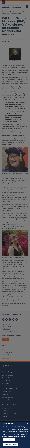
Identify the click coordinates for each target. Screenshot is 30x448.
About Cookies (9, 440)
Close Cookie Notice (11, 444)
